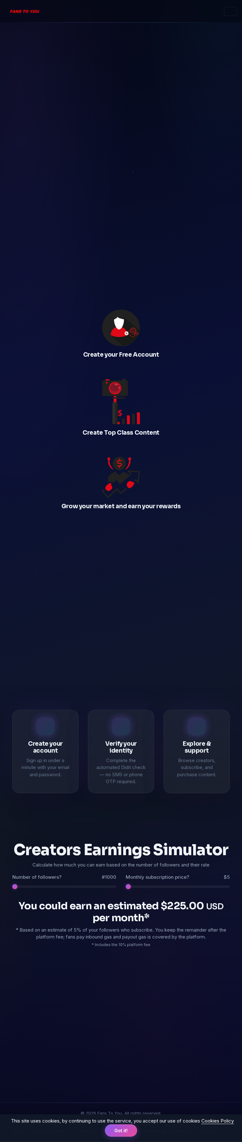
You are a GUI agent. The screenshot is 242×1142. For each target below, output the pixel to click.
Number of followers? (64, 877)
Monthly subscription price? (178, 877)
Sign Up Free (118, 660)
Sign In (121, 216)
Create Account (121, 199)
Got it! (121, 1130)
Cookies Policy (217, 1121)
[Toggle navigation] (230, 11)
